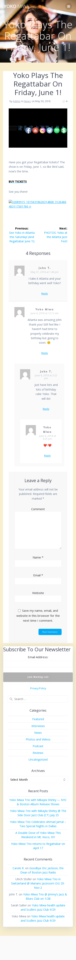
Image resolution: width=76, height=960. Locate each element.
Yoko (16, 6)
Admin (16, 101)
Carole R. (18, 868)
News (27, 101)
